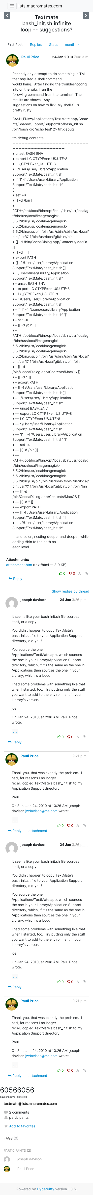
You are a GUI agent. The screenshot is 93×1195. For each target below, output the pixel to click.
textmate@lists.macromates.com (30, 1103)
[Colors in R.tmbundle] (7, 15)
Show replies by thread (70, 591)
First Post (15, 44)
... (15, 731)
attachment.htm (19, 565)
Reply (17, 578)
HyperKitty (45, 1189)
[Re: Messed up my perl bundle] (86, 15)
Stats (53, 44)
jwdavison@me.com (41, 811)
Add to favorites (22, 1126)
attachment (38, 831)
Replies (36, 44)
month (70, 44)
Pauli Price (30, 57)
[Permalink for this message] (86, 573)
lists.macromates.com (40, 5)
